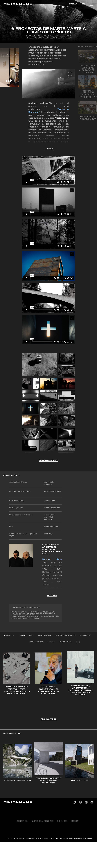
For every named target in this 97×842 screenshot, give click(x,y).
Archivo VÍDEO (48, 719)
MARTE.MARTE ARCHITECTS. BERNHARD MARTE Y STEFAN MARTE (52, 549)
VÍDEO (22, 635)
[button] (7, 683)
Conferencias (36, 641)
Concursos (85, 635)
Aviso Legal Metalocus (43, 838)
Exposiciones (65, 641)
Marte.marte (61, 118)
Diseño (51, 641)
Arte (31, 635)
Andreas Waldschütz (40, 103)
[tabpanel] (48, 684)
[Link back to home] (18, 4)
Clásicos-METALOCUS (65, 635)
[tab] (22, 635)
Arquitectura (44, 635)
